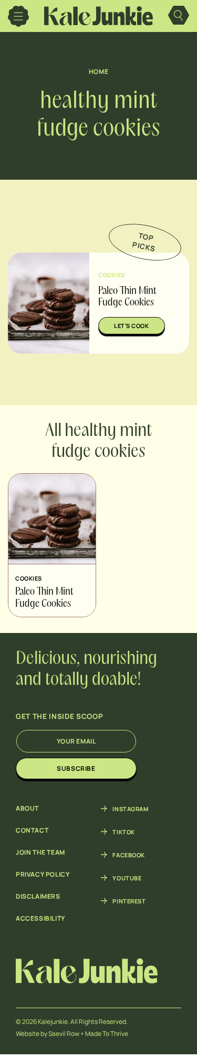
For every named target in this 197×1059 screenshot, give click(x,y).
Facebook (128, 854)
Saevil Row (63, 1033)
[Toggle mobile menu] (18, 16)
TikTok (123, 831)
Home (98, 71)
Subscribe (76, 768)
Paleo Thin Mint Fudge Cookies (44, 598)
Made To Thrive (106, 1033)
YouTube (126, 878)
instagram (130, 808)
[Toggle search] (178, 16)
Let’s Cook (131, 326)
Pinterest (129, 901)
